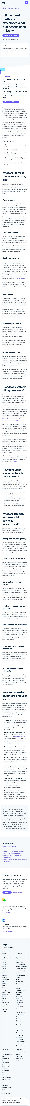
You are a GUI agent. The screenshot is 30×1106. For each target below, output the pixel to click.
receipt (15, 461)
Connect (4, 968)
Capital (4, 962)
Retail (17, 1009)
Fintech (18, 986)
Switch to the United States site (11, 1102)
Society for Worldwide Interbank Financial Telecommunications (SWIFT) (14, 418)
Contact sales (17, 892)
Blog (3, 1056)
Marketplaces (20, 973)
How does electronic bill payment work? (13, 84)
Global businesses (21, 968)
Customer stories (7, 1054)
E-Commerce (19, 962)
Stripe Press (19, 1058)
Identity (4, 981)
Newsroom (19, 1056)
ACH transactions (20, 278)
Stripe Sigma (5, 1005)
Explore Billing (6, 912)
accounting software (13, 660)
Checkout (5, 964)
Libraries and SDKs (21, 1041)
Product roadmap (21, 1052)
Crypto (4, 971)
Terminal (4, 1009)
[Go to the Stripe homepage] (4, 945)
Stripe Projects (20, 1043)
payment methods (7, 186)
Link (3, 988)
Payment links (6, 992)
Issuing (4, 985)
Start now (6, 892)
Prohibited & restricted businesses (5, 1068)
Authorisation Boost (7, 958)
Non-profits (19, 1000)
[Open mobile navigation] (26, 2)
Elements (5, 975)
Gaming (18, 988)
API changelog (20, 1039)
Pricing (4, 953)
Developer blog (20, 1046)
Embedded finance (21, 964)
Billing (17, 8)
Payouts (4, 996)
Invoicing (4, 983)
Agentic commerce (21, 958)
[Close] (27, 1098)
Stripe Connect (16, 494)
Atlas (3, 955)
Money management (21, 975)
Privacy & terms (6, 1064)
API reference (20, 1035)
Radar (4, 998)
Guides (4, 1052)
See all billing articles (8, 846)
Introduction (6, 76)
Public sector (19, 1006)
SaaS (17, 979)
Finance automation (21, 966)
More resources (7, 8)
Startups (18, 955)
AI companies (19, 981)
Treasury (4, 1011)
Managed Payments (7, 990)
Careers (18, 1054)
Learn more (6, 55)
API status (19, 1037)
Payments (5, 994)
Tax (3, 1007)
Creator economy (21, 984)
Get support (5, 1085)
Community (5, 1058)
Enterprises (19, 953)
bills (26, 130)
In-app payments (20, 971)
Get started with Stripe (10, 35)
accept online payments (9, 483)
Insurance (18, 994)
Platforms (19, 977)
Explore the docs (7, 931)
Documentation (20, 1033)
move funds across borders (17, 736)
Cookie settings (6, 1077)
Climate (4, 966)
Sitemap (4, 1075)
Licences (4, 1072)
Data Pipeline (5, 973)
